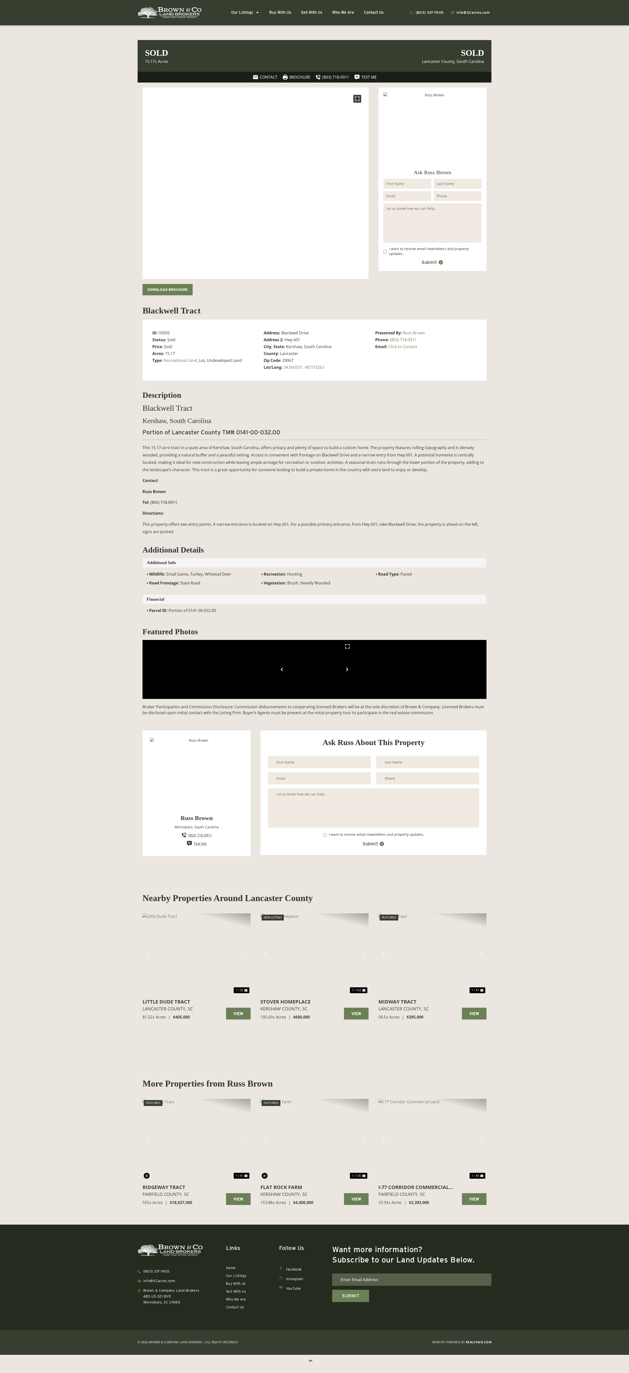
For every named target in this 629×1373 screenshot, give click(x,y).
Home (231, 1268)
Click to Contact (402, 346)
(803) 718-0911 (403, 339)
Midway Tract (397, 1001)
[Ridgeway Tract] (197, 1139)
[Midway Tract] (432, 953)
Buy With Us (280, 12)
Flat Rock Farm (281, 1187)
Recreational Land (180, 360)
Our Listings (242, 12)
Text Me (200, 843)
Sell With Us (311, 12)
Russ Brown (414, 333)
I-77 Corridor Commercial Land (413, 1187)
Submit (429, 262)
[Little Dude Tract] (197, 953)
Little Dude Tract (166, 1001)
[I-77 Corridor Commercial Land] (432, 1139)
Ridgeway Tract (164, 1187)
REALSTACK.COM (478, 1342)
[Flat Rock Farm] (314, 1139)
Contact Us (374, 12)
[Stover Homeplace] (314, 953)
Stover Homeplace (285, 1001)
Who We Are (343, 12)
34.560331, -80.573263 (304, 367)
